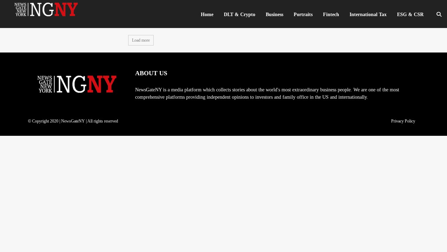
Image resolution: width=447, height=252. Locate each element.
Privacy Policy (403, 121)
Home (207, 14)
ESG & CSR (410, 14)
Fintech (331, 14)
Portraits (303, 14)
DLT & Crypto (239, 14)
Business (274, 14)
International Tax (368, 14)
